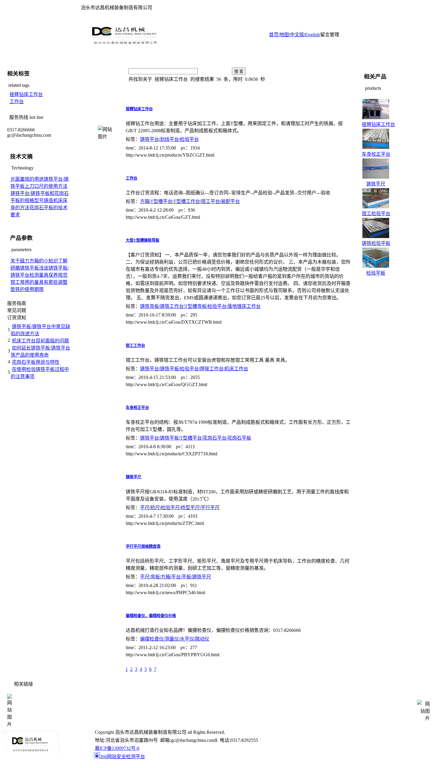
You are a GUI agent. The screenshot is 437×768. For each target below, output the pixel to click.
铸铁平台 (149, 139)
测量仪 (172, 638)
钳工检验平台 (376, 213)
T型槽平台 (161, 201)
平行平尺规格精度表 (143, 546)
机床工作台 (236, 368)
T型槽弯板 (196, 306)
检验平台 (189, 139)
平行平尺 (210, 507)
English (312, 34)
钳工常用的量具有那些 (34, 282)
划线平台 (169, 139)
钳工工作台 (135, 345)
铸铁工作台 (172, 306)
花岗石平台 (215, 437)
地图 (284, 34)
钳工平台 (210, 201)
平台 (176, 576)
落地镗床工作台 (244, 306)
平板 (186, 576)
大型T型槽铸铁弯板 (142, 240)
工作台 (17, 101)
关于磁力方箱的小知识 (34, 260)
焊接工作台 (212, 368)
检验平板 (375, 273)
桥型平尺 (190, 507)
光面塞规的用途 (27, 179)
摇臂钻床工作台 (26, 94)
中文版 (297, 34)
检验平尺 (170, 507)
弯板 (155, 576)
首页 (274, 34)
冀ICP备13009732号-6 (117, 748)
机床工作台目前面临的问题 (40, 340)
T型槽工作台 (186, 201)
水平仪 (187, 638)
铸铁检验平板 (376, 243)
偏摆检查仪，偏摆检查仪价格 (151, 615)
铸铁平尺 (133, 477)
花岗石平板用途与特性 (35, 362)
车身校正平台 (137, 407)
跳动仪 (202, 638)
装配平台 (230, 201)
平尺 (145, 507)
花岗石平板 (239, 437)
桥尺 (155, 507)
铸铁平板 (169, 368)
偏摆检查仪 (152, 638)
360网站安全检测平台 (122, 756)
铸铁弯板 (149, 306)
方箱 (145, 201)
